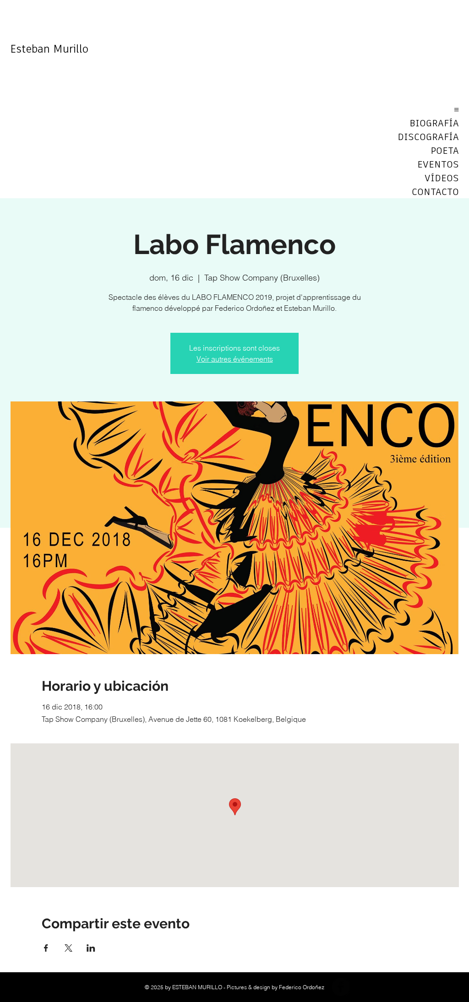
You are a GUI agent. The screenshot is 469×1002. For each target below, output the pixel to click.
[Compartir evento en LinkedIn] (91, 948)
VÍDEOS (442, 178)
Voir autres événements (234, 358)
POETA (445, 151)
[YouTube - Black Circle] (363, 987)
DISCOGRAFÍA (428, 137)
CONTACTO (435, 192)
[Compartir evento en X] (68, 948)
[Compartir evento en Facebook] (46, 948)
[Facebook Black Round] (341, 987)
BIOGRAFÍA (434, 123)
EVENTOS (438, 164)
